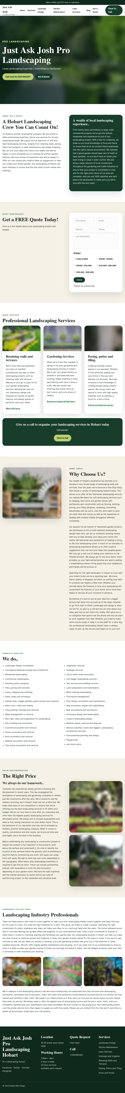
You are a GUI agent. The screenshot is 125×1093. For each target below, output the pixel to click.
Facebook (7, 1067)
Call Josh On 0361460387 (18, 76)
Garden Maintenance (108, 1047)
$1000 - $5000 (106, 259)
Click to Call (62, 438)
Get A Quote (44, 76)
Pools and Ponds (106, 1073)
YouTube (25, 1067)
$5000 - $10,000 (84, 265)
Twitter (16, 1067)
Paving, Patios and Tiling (110, 1068)
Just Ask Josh (8, 10)
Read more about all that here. (61, 401)
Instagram (7, 1071)
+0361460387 (76, 1055)
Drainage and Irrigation (109, 1056)
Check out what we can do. (101, 405)
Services (31, 10)
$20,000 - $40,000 (85, 272)
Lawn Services (105, 1051)
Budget (77, 253)
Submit (79, 280)
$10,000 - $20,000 (107, 265)
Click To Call (112, 10)
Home (22, 10)
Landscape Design (107, 1043)
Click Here (74, 1043)
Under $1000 (82, 259)
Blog (88, 10)
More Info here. (13, 408)
